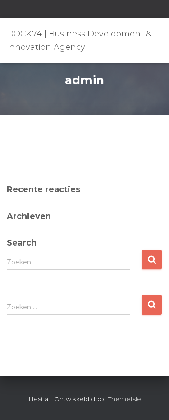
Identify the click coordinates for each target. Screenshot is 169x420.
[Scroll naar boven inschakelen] (151, 402)
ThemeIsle (124, 399)
